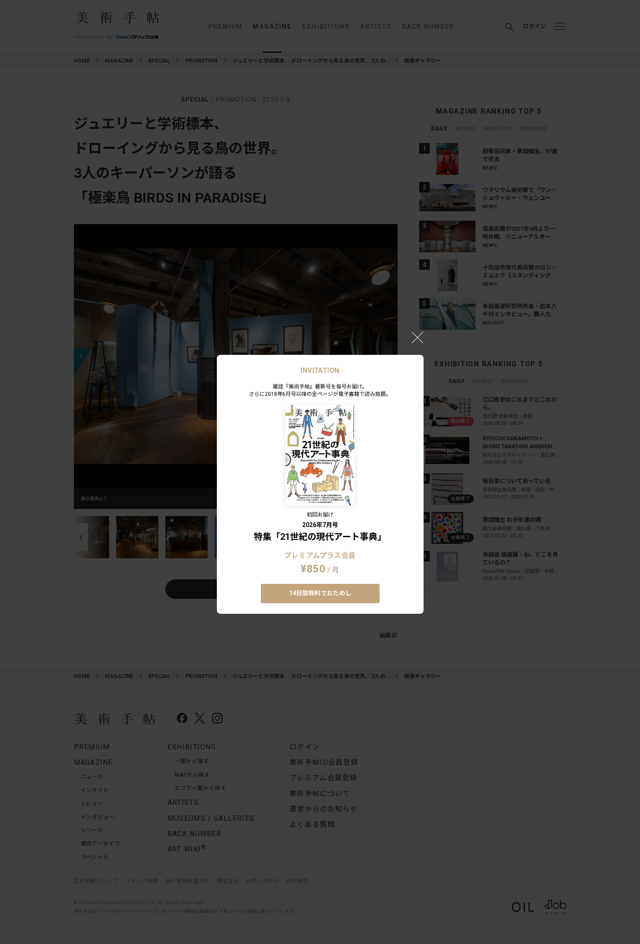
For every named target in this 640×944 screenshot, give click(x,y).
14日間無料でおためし (320, 593)
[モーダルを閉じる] (417, 337)
